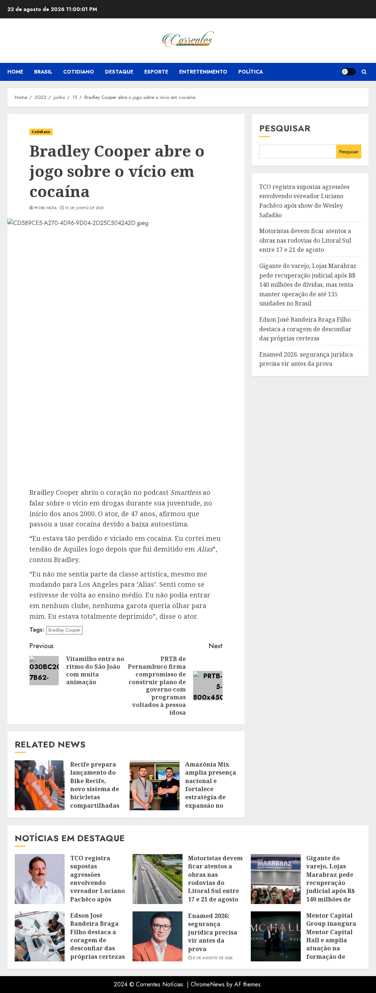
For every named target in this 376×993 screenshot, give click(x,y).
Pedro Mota (45, 208)
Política (250, 71)
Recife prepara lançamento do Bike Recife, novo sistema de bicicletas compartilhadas (94, 785)
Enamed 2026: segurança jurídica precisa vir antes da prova (212, 932)
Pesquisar (284, 128)
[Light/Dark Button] (348, 71)
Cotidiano (78, 71)
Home (15, 71)
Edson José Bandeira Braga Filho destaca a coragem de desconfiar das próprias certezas (305, 328)
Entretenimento (203, 71)
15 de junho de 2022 (84, 208)
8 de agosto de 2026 (213, 958)
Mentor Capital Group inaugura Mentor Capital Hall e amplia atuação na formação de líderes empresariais (331, 944)
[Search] (364, 72)
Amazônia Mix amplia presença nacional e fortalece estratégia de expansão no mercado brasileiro (210, 793)
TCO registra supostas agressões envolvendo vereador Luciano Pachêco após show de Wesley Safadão (97, 887)
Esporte (156, 71)
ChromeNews (208, 984)
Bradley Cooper (64, 629)
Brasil (43, 71)
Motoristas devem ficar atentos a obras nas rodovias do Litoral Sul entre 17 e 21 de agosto (305, 240)
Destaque (119, 71)
